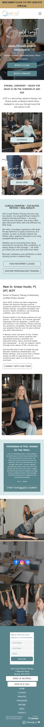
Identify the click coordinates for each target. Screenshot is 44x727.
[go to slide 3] (23, 488)
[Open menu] (40, 13)
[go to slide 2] (22, 488)
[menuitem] (22, 689)
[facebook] (16, 562)
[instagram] (22, 562)
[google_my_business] (27, 562)
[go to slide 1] (20, 488)
